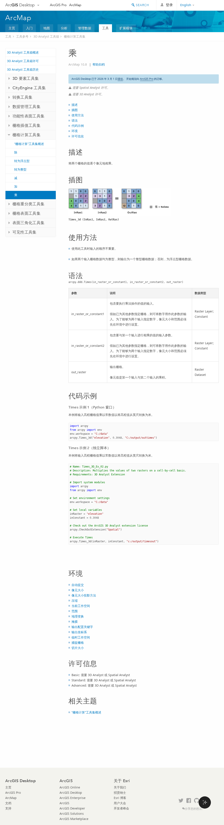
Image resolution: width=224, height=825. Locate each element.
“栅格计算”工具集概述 (29, 144)
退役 (120, 79)
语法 (75, 120)
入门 (29, 28)
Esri (209, 5)
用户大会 (120, 803)
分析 (64, 28)
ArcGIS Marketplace (74, 819)
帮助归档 (99, 64)
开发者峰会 (121, 808)
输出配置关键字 (82, 627)
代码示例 (78, 126)
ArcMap (75, 5)
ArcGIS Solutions (72, 813)
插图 (75, 110)
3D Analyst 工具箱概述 (23, 52)
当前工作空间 (81, 606)
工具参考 (22, 36)
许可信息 (78, 136)
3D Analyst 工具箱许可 (23, 61)
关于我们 (120, 787)
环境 (75, 131)
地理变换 (78, 616)
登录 (169, 5)
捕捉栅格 (78, 642)
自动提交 (78, 585)
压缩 (75, 600)
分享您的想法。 (195, 809)
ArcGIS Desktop (71, 792)
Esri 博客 (120, 798)
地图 (46, 28)
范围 (75, 611)
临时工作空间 (81, 637)
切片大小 (78, 648)
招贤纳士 (120, 792)
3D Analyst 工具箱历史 (23, 69)
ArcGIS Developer (72, 808)
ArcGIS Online (70, 787)
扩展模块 (126, 28)
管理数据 (84, 28)
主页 (12, 28)
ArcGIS (64, 803)
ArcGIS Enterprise (73, 798)
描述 (75, 105)
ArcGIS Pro (58, 5)
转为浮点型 (22, 161)
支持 (8, 808)
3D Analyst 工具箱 (46, 36)
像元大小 (78, 590)
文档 (8, 803)
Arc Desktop (20, 4)
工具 (105, 28)
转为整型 (20, 169)
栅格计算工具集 (74, 36)
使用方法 (78, 115)
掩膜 (75, 621)
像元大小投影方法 (84, 595)
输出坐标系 (79, 632)
